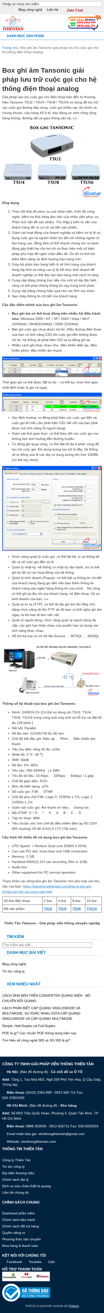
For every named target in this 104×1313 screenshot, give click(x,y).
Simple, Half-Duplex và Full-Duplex (28, 1026)
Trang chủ (10, 48)
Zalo (51, 1262)
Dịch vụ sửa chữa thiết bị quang (26, 1186)
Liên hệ (52, 10)
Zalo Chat (75, 10)
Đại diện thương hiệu (18, 1173)
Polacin (74, 1306)
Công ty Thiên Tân (16, 1160)
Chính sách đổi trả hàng (20, 1226)
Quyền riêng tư (13, 1233)
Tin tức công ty (13, 971)
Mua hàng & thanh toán (20, 1246)
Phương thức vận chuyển (21, 1239)
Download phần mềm (18, 1213)
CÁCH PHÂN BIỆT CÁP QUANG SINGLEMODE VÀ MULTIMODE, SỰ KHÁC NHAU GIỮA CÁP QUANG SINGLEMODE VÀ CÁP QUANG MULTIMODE (41, 1013)
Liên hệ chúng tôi (15, 1192)
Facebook (14, 1262)
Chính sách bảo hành (18, 1220)
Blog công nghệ (30, 10)
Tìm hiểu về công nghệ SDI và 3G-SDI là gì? (36, 1040)
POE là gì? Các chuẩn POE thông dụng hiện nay (39, 1033)
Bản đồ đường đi (34, 1072)
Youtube (35, 1262)
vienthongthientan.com (38, 1141)
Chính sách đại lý (15, 1179)
